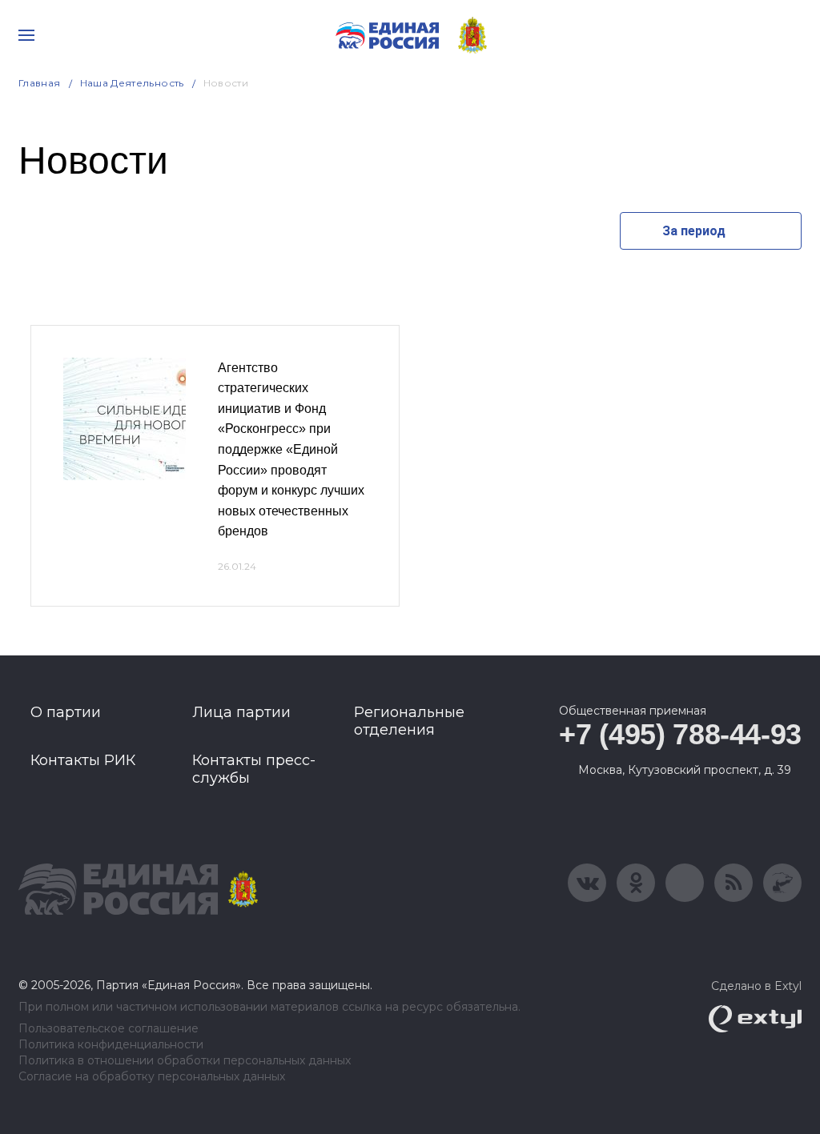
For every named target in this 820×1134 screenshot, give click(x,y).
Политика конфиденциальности (110, 1045)
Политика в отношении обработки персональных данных (184, 1061)
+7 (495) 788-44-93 (680, 734)
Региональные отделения (409, 721)
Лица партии (241, 712)
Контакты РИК (82, 760)
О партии (65, 712)
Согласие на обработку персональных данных (151, 1077)
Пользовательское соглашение (108, 1029)
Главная (39, 83)
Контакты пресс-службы (254, 769)
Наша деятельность (132, 83)
